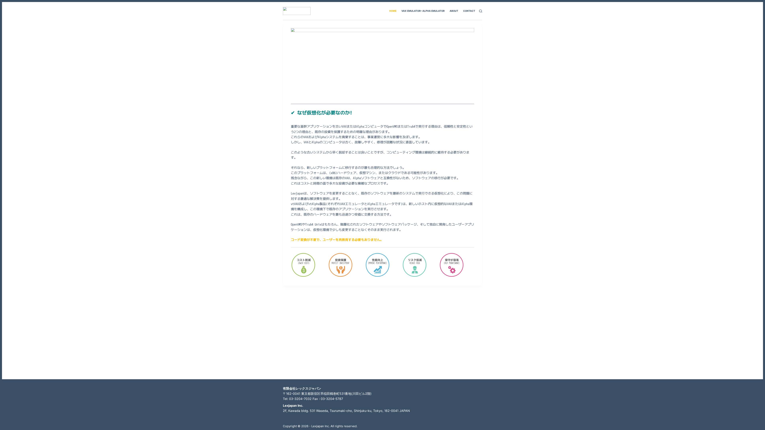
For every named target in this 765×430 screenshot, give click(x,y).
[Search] (480, 11)
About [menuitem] (454, 10)
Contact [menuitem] (469, 10)
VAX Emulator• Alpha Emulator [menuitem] (423, 10)
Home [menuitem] (392, 10)
